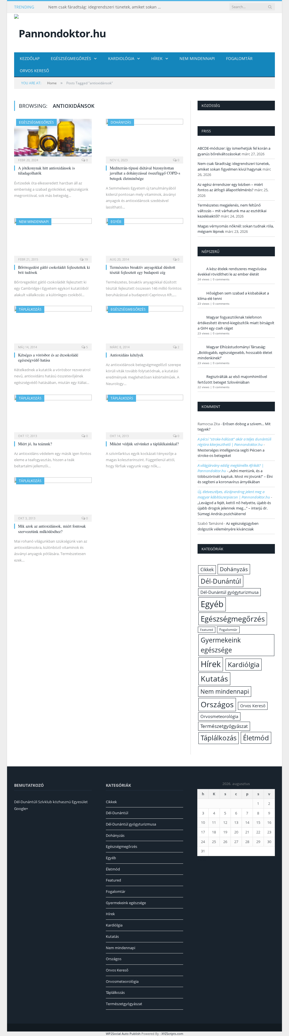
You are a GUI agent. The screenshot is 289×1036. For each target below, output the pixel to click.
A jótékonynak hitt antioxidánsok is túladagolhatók (46, 170)
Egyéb (116, 221)
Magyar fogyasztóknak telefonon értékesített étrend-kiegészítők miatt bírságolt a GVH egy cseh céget (236, 323)
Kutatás (214, 679)
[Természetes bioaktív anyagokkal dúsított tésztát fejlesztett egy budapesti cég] (144, 238)
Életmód (256, 737)
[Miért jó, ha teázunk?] (53, 415)
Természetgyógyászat (224, 726)
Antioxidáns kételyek (126, 355)
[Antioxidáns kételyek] (144, 326)
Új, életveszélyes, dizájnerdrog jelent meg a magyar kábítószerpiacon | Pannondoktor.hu (234, 494)
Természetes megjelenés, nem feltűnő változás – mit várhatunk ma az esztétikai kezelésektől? (232, 211)
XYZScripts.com (172, 1033)
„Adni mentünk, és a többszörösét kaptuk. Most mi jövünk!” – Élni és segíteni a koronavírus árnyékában (235, 476)
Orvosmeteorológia (219, 716)
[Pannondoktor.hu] (60, 32)
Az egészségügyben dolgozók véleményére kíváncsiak (228, 526)
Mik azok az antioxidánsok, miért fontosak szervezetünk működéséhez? (52, 528)
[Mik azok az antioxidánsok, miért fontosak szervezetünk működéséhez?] (53, 497)
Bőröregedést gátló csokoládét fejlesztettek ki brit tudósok (54, 270)
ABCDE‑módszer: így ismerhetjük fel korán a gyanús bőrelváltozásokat (234, 151)
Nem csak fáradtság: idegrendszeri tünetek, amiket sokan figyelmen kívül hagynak (106, 7)
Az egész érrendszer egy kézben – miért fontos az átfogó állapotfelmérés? (230, 187)
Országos (217, 704)
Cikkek (207, 569)
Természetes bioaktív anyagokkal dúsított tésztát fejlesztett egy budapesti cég (142, 270)
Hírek (157, 58)
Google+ (21, 808)
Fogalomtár (239, 58)
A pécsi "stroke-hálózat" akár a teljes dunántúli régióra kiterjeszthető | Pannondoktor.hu (234, 442)
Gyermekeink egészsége (221, 644)
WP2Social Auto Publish (123, 1033)
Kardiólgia (243, 664)
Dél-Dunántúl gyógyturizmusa (229, 592)
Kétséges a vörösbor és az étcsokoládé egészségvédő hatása (48, 357)
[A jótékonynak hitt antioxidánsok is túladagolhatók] (53, 139)
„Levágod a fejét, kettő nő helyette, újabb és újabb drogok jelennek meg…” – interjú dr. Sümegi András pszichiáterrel (234, 508)
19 (86, 259)
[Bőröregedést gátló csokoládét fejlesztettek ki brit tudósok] (53, 238)
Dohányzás (121, 122)
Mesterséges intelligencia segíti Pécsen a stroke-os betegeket (231, 453)
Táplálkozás (30, 309)
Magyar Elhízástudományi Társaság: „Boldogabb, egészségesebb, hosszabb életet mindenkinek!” (235, 352)
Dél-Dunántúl (221, 581)
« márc (202, 859)
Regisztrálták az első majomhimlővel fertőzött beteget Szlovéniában (232, 379)
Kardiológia (121, 58)
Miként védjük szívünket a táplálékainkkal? (144, 443)
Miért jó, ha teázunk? (35, 443)
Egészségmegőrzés (71, 58)
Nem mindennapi (197, 58)
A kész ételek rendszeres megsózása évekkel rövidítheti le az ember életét (232, 271)
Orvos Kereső (34, 70)
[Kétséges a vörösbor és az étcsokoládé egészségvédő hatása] (53, 326)
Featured (206, 630)
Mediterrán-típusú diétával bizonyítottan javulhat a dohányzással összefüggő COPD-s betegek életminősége (145, 173)
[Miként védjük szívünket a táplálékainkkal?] (144, 415)
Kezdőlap (30, 58)
